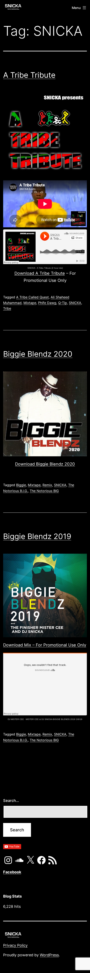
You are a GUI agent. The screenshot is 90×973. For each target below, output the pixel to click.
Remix (47, 485)
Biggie (21, 485)
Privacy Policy (15, 945)
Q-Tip (62, 303)
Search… (11, 800)
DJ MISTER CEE (16, 719)
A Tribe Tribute (29, 75)
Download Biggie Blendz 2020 (45, 464)
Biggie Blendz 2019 (37, 536)
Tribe (7, 308)
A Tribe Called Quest (32, 297)
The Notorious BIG (44, 491)
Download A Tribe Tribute (39, 273)
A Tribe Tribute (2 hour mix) (50, 268)
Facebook (12, 872)
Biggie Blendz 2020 (37, 354)
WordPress (49, 955)
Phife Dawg (47, 303)
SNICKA (31, 268)
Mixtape (29, 303)
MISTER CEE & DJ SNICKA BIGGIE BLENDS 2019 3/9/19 (54, 719)
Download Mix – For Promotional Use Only (44, 644)
